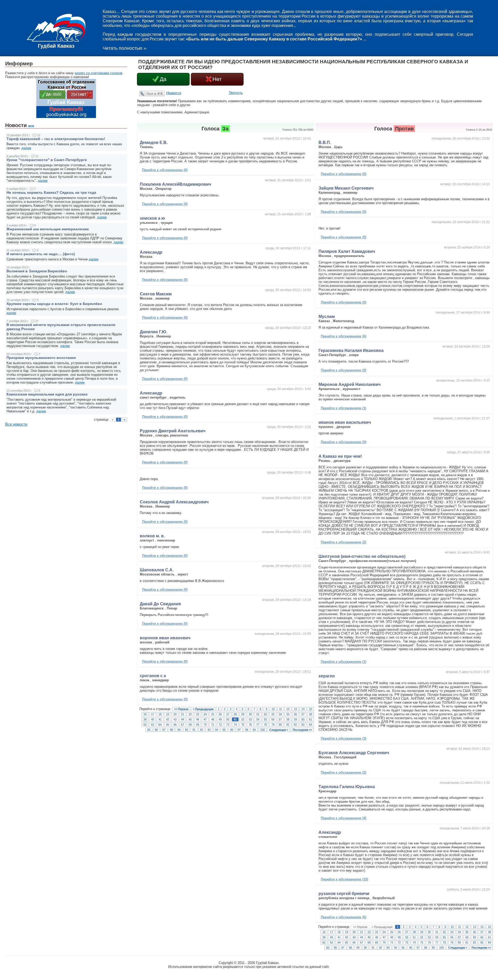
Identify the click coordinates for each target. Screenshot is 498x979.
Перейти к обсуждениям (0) (165, 170)
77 (257, 724)
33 (272, 714)
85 (148, 729)
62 (145, 724)
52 (242, 719)
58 (287, 719)
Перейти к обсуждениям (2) (343, 542)
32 (265, 714)
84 (310, 724)
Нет (217, 79)
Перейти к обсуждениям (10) (344, 879)
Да (163, 79)
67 (182, 724)
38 (310, 714)
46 (197, 719)
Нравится (173, 93)
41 (160, 719)
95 (224, 729)
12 (287, 709)
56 (272, 719)
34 (280, 714)
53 (250, 719)
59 (295, 719)
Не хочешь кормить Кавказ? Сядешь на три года (51, 192)
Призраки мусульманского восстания (41, 358)
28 (235, 714)
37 (303, 714)
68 (190, 724)
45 (190, 719)
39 (145, 719)
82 (295, 724)
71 (212, 724)
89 (179, 729)
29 (242, 714)
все (31, 126)
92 (201, 729)
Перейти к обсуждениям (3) (343, 738)
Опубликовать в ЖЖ (145, 93)
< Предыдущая (203, 709)
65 (167, 724)
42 (167, 719)
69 (197, 724)
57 (280, 719)
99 (254, 729)
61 (310, 719)
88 (171, 729)
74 (235, 724)
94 (216, 729)
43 (175, 719)
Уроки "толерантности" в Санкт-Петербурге (46, 160)
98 (246, 729)
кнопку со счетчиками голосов (98, 73)
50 (227, 719)
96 (231, 729)
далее (26, 148)
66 (175, 724)
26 (220, 714)
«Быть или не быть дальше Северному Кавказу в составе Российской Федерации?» (274, 39)
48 (212, 719)
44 (182, 719)
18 (160, 714)
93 (209, 729)
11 (280, 709)
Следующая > (278, 729)
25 (212, 714)
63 (152, 724)
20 (175, 714)
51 (235, 719)
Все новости (16, 424)
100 (262, 729)
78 (265, 724)
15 (310, 709)
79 (272, 724)
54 (257, 719)
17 (152, 714)
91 (194, 729)
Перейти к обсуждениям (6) (343, 336)
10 (273, 709)
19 (167, 714)
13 (295, 709)
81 (287, 724)
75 (242, 724)
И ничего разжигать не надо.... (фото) (40, 254)
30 (250, 714)
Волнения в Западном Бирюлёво (36, 271)
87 (163, 729)
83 (303, 724)
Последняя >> (302, 729)
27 (227, 714)
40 (152, 719)
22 (190, 714)
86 (156, 729)
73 (227, 724)
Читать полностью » (124, 48)
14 (303, 709)
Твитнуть (236, 93)
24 (205, 714)
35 (287, 714)
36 (295, 714)
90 (186, 729)
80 (280, 724)
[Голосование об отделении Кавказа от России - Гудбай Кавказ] (66, 117)
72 (220, 724)
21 (182, 714)
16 (145, 714)
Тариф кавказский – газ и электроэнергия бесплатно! (55, 139)
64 (160, 724)
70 (205, 724)
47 (205, 719)
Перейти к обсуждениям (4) (343, 818)
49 (220, 719)
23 (197, 714)
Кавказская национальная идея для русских (47, 394)
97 (239, 729)
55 (265, 719)
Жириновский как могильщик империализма (47, 229)
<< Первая (181, 709)
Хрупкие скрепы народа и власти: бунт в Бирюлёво (54, 304)
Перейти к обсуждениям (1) (343, 408)
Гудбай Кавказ (56, 46)
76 (250, 724)
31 (257, 714)
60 (303, 719)
